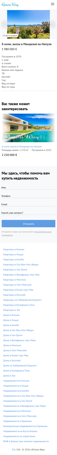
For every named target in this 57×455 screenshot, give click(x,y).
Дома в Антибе (11, 325)
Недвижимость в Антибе (16, 390)
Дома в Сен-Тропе (12, 335)
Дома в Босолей (12, 360)
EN (13, 449)
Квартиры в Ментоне (14, 279)
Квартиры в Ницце (13, 254)
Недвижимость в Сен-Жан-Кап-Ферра (23, 395)
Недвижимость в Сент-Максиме (19, 416)
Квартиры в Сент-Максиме (17, 284)
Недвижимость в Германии (17, 421)
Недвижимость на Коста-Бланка (20, 431)
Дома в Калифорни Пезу (16, 370)
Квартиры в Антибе (13, 259)
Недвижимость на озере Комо (19, 436)
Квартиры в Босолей (14, 294)
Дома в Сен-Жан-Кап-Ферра (18, 330)
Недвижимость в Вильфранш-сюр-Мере (24, 405)
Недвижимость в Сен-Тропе (17, 400)
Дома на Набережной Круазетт (20, 365)
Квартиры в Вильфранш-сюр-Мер (21, 274)
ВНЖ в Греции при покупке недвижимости (26, 441)
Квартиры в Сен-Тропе (15, 269)
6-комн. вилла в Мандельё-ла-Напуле (21, 146)
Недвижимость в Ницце (15, 385)
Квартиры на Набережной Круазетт (22, 299)
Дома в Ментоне (12, 345)
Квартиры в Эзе (11, 309)
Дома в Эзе (9, 375)
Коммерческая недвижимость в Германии (25, 426)
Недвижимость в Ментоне (17, 410)
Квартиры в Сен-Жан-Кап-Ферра (20, 264)
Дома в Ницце (11, 320)
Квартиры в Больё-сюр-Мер (18, 289)
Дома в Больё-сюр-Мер (15, 355)
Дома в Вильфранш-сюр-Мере (19, 340)
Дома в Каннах (11, 314)
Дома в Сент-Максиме (15, 350)
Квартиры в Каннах (13, 249)
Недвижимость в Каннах (16, 380)
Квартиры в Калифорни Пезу (19, 304)
